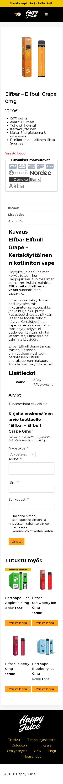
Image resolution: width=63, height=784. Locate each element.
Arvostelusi (19, 448)
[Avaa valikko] (46, 14)
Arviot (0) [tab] (15, 221)
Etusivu (14, 740)
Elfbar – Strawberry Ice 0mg (44, 603)
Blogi (52, 751)
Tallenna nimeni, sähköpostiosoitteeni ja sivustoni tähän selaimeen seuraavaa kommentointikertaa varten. (32, 523)
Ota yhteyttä (17, 751)
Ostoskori (19, 745)
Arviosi (15, 459)
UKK (37, 751)
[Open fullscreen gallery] (54, 80)
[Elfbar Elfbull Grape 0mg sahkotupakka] (31, 57)
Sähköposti (19, 499)
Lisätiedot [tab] (16, 214)
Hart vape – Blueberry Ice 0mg (43, 669)
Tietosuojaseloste (41, 740)
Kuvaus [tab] (13, 208)
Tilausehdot (31, 756)
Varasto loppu (18, 623)
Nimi (14, 483)
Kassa (47, 745)
